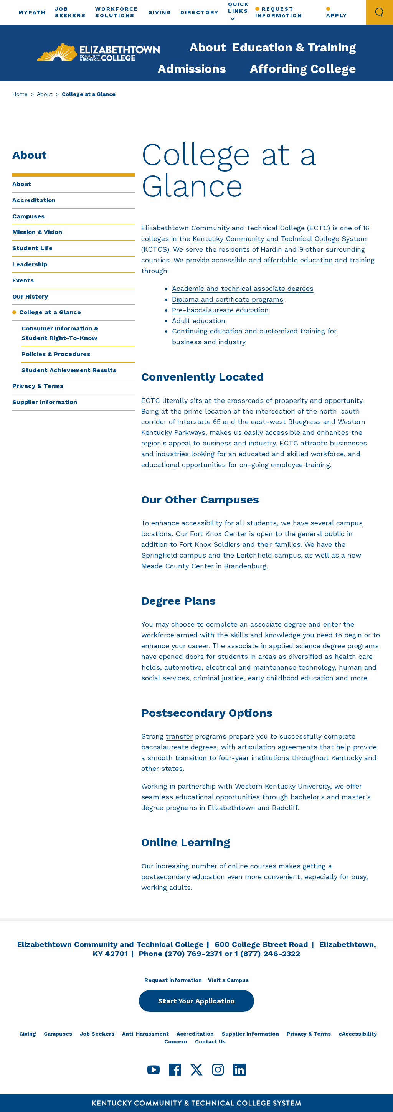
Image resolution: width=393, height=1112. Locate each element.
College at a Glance (50, 312)
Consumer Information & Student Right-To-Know (59, 333)
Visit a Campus (228, 980)
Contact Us (210, 1041)
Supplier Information (44, 402)
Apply (336, 15)
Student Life (32, 248)
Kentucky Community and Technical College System (280, 238)
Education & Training (294, 47)
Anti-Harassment (145, 1034)
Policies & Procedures (55, 354)
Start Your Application (196, 1001)
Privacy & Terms (37, 385)
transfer (179, 736)
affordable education (298, 260)
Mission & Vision (37, 232)
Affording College (303, 68)
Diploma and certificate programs (227, 299)
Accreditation (34, 200)
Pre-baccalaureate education (220, 310)
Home (20, 94)
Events (23, 280)
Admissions (192, 68)
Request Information (278, 12)
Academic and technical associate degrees (243, 288)
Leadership (29, 264)
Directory (199, 12)
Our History (30, 296)
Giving (159, 12)
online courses (252, 866)
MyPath (32, 12)
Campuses (28, 216)
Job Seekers (97, 1034)
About (208, 47)
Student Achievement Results (68, 370)
